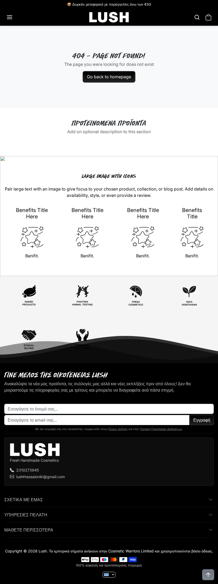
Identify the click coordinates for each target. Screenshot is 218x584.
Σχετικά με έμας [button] (23, 499)
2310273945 (27, 470)
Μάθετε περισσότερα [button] (28, 530)
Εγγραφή (201, 420)
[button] (15, 17)
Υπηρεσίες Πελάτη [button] (25, 514)
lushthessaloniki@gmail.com (40, 476)
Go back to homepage (109, 76)
